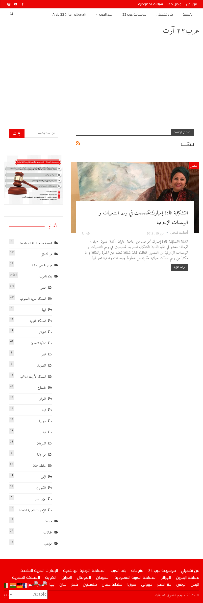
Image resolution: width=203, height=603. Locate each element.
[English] (34, 585)
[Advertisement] (101, 79)
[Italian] (7, 585)
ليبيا (44, 310)
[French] (26, 585)
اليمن (43, 477)
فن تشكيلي (164, 14)
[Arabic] (43, 585)
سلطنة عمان (39, 466)
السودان (41, 444)
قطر (44, 354)
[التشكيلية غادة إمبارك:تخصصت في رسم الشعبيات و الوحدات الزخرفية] (135, 197)
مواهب (48, 544)
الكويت (41, 488)
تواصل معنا (174, 4)
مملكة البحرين (38, 343)
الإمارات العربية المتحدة (32, 510)
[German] (20, 585)
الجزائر (42, 332)
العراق (42, 399)
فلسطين (41, 388)
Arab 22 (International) (69, 14)
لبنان (43, 410)
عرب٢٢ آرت (181, 31)
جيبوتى (146, 584)
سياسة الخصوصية (150, 4)
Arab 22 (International (36, 243)
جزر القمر (40, 499)
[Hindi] (13, 585)
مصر (194, 165)
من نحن (191, 4)
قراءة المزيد (179, 267)
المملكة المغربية (38, 321)
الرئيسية (188, 14)
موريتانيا (41, 455)
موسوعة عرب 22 (134, 14)
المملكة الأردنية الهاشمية (33, 377)
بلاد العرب (105, 14)
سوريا (42, 421)
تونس (43, 432)
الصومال (41, 366)
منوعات (48, 521)
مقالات (47, 533)
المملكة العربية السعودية (33, 299)
